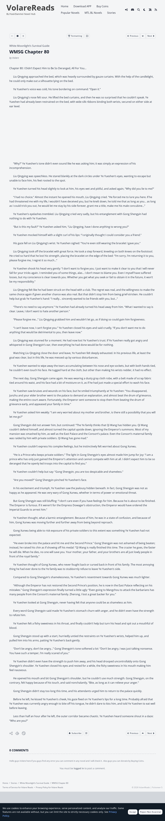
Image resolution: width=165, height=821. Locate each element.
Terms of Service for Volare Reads (18, 787)
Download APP (82, 6)
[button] (75, 733)
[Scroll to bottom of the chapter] (142, 36)
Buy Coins (102, 6)
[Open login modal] (126, 9)
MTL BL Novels (93, 13)
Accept (132, 812)
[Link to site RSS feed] (156, 9)
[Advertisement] (82, 135)
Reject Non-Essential (150, 812)
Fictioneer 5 (157, 787)
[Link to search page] (138, 9)
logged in (79, 768)
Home (64, 6)
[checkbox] (144, 9)
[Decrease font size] (12, 36)
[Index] (86, 733)
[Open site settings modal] (150, 9)
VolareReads (30, 7)
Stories (111, 13)
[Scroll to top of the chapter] (142, 733)
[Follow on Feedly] (17, 733)
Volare (15, 57)
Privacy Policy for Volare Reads (49, 787)
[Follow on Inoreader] (24, 733)
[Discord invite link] (132, 9)
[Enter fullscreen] (87, 36)
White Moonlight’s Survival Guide (29, 46)
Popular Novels (70, 13)
